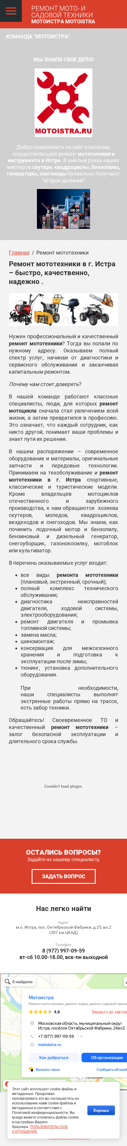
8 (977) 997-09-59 (63, 951)
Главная (19, 252)
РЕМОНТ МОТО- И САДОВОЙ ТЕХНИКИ (62, 12)
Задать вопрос (63, 876)
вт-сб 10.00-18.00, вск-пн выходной (63, 957)
